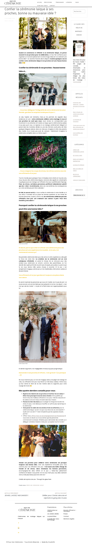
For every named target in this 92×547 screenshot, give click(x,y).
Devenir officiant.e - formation (70, 510)
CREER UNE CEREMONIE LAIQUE (35, 485)
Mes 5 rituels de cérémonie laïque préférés (78, 114)
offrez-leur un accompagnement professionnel (48, 416)
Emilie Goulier (9, 21)
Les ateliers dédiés (53, 514)
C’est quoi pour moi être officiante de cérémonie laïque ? (79, 127)
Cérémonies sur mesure (52, 510)
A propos (69, 2)
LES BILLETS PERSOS (78, 165)
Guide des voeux (42, 5)
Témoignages (60, 2)
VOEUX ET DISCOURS (79, 180)
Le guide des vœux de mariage (53, 519)
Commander (77, 82)
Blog (77, 2)
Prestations (48, 2)
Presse (66, 514)
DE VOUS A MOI (77, 155)
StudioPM (51, 542)
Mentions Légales (69, 519)
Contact (52, 5)
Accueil (39, 2)
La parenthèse (51, 516)
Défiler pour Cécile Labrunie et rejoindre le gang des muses (54, 495)
